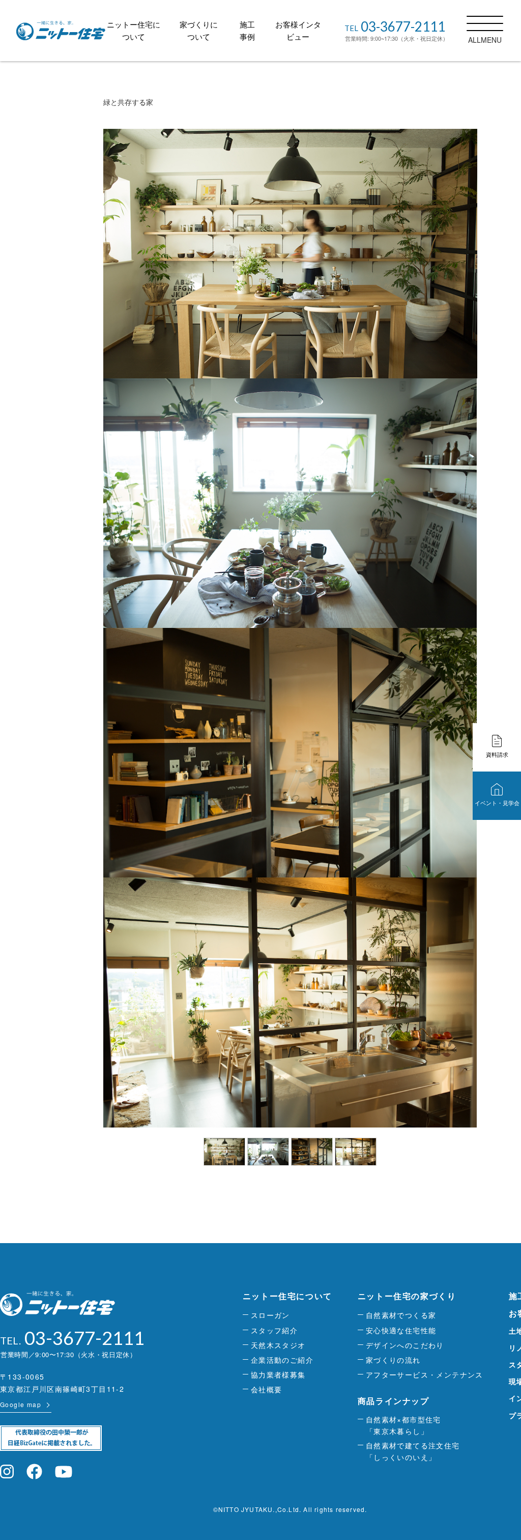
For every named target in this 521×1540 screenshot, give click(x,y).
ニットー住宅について (287, 1296)
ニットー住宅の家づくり (407, 1296)
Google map (20, 1404)
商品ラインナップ (393, 1401)
